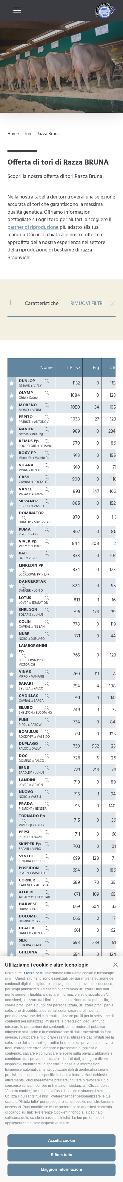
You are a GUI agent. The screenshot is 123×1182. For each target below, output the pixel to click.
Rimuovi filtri (87, 304)
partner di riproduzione (33, 227)
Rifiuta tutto (61, 1155)
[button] (115, 964)
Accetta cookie (61, 1140)
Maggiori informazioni (61, 1169)
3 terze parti (33, 973)
